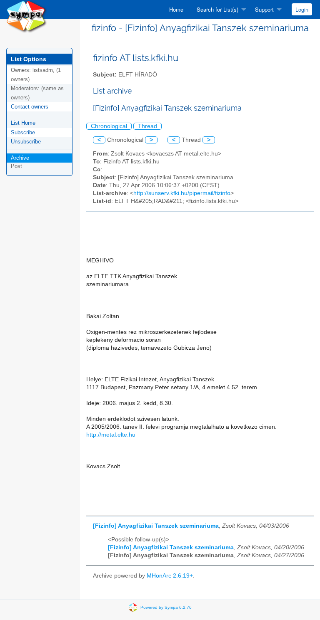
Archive (20, 158)
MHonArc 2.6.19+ (170, 576)
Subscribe (23, 132)
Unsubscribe (26, 141)
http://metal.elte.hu (110, 435)
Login (301, 9)
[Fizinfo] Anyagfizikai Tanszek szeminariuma (156, 526)
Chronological (109, 126)
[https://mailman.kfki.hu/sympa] (26, 16)
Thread (147, 126)
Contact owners (29, 107)
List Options (28, 59)
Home (176, 9)
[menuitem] (176, 9)
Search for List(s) (217, 9)
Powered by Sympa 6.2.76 (166, 607)
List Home (23, 123)
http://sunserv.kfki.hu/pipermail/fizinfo (181, 193)
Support (264, 9)
